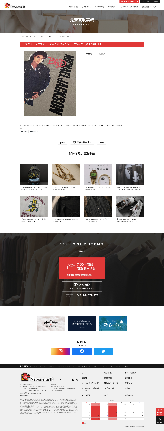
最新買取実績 (99, 7)
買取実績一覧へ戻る (82, 142)
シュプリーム (84, 366)
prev (62, 142)
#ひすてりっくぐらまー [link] (95, 125)
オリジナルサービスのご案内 (128, 7)
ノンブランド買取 (109, 388)
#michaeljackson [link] (117, 125)
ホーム (84, 373)
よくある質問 (145, 1)
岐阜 (117, 366)
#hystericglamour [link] (81, 125)
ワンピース (113, 366)
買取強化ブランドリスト (150, 7)
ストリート (121, 366)
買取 (95, 366)
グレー (98, 366)
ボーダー (103, 366)
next (102, 142)
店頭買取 (84, 378)
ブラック (55, 366)
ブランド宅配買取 (130, 373)
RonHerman (61, 366)
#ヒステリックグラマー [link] (40, 125)
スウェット (36, 366)
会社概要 (156, 1)
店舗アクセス (129, 383)
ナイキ (47, 366)
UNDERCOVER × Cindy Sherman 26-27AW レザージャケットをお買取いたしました (129, 189)
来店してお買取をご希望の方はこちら (82, 286)
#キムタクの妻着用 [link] (26, 125)
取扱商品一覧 (73, 7)
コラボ (43, 366)
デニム (50, 366)
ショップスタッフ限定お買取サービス (90, 389)
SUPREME (67, 366)
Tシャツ (108, 366)
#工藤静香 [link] (67, 125)
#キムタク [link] (108, 125)
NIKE (79, 366)
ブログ (106, 395)
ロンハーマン (74, 366)
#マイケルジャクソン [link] (55, 125)
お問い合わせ (129, 395)
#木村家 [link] (72, 125)
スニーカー (90, 366)
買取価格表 (111, 7)
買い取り (127, 366)
